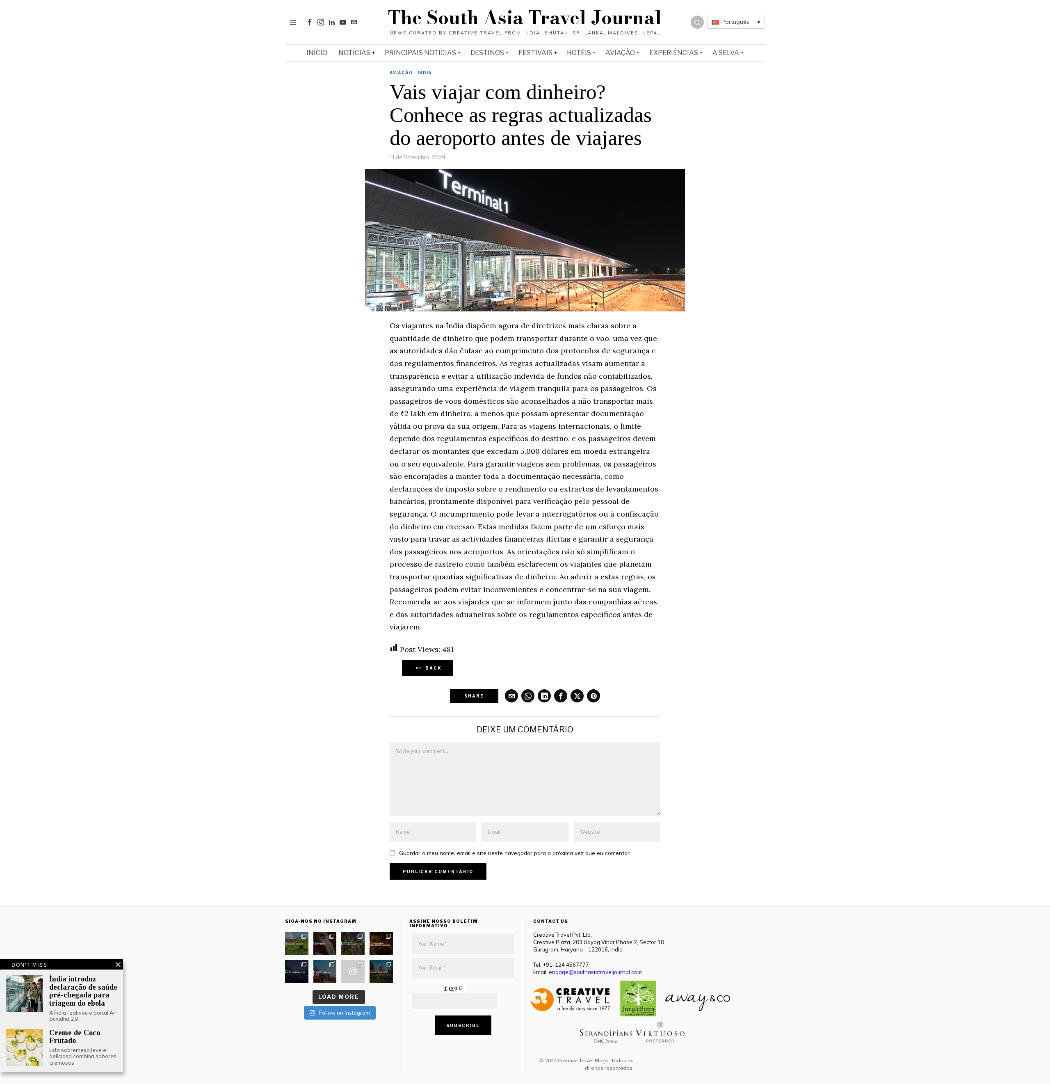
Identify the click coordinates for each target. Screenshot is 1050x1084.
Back (432, 667)
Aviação (401, 72)
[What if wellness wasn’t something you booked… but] (353, 943)
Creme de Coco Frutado (74, 1037)
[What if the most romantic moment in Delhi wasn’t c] (381, 971)
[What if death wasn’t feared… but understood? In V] (325, 971)
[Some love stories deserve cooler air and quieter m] (296, 943)
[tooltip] (310, 22)
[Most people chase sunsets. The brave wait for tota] (296, 971)
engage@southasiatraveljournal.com (595, 972)
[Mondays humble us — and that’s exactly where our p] (325, 943)
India (425, 72)
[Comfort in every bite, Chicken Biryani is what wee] (381, 943)
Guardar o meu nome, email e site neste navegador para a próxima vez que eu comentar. (515, 852)
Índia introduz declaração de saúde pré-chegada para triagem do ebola (83, 991)
